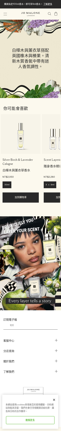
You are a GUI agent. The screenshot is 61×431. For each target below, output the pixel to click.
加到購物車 (21, 197)
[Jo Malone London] (30, 14)
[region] (30, 412)
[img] (56, 14)
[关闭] (54, 400)
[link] (20, 134)
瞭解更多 (30, 420)
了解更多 (47, 4)
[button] (5, 14)
